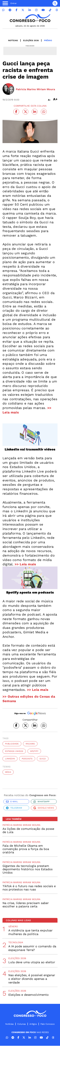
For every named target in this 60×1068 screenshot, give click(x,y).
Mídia (8, 772)
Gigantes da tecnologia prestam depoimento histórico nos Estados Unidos (27, 869)
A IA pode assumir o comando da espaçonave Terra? (32, 948)
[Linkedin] (29, 10)
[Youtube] (43, 10)
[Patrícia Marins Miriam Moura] (8, 89)
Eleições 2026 (31, 40)
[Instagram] (36, 10)
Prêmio (48, 40)
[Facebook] (16, 10)
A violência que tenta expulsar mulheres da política (30, 932)
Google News (46, 808)
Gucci (43, 758)
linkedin (10, 758)
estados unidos (14, 751)
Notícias (13, 40)
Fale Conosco (47, 1024)
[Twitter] (23, 10)
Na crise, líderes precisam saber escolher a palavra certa (25, 904)
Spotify (34, 751)
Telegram (16, 808)
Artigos (33, 1024)
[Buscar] (55, 3)
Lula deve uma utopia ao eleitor (31, 962)
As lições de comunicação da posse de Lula (28, 830)
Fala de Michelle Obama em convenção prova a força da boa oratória (25, 849)
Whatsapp (44, 801)
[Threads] (57, 10)
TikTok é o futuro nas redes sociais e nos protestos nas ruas (29, 887)
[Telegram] (10, 10)
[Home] (30, 18)
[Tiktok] (50, 10)
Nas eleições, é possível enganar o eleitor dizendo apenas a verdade (31, 978)
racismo (30, 744)
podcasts (27, 758)
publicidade (12, 744)
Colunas (21, 1024)
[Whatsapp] (3, 10)
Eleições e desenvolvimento (28, 994)
